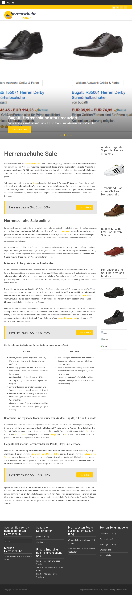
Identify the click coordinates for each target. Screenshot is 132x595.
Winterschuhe (105, 555)
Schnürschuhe (21, 434)
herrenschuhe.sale (32, 163)
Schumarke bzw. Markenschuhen (45, 454)
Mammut (13, 556)
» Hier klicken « (85, 207)
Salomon (26, 556)
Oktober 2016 (42, 542)
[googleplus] (125, 8)
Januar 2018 (41, 536)
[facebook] (114, 8)
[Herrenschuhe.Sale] (18, 14)
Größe (85, 295)
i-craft (111, 590)
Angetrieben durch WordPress (91, 590)
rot (66, 434)
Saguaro (19, 556)
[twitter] (117, 8)
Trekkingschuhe (106, 544)
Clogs (88, 431)
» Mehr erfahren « (19, 129)
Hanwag (6, 556)
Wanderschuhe (106, 550)
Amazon (65, 231)
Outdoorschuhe (106, 533)
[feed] (121, 8)
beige (53, 434)
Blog (35, 183)
